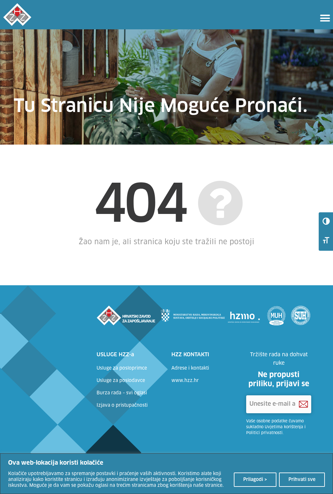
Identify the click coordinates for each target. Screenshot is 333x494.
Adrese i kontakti (190, 368)
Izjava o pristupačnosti (122, 405)
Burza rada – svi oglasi (122, 393)
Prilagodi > (255, 479)
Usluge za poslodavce (121, 380)
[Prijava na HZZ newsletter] (303, 404)
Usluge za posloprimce (122, 368)
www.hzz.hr (185, 380)
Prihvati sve (301, 479)
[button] (325, 18)
